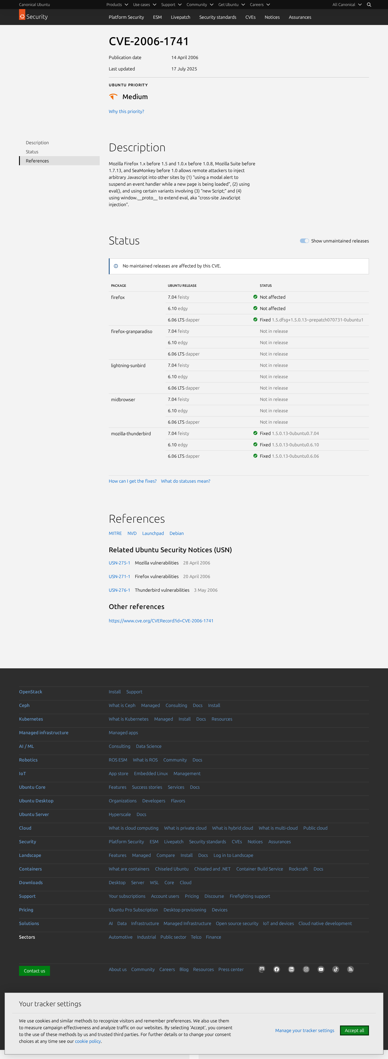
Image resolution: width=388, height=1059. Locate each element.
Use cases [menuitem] (141, 4)
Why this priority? (126, 111)
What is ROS (145, 759)
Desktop (117, 882)
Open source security (237, 923)
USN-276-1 (119, 590)
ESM (157, 17)
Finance (213, 936)
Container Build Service (259, 868)
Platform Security (126, 17)
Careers (167, 969)
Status (32, 151)
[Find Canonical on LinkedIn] (292, 970)
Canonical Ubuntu (34, 4)
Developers (153, 800)
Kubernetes (31, 718)
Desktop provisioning (185, 909)
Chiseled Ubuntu (172, 868)
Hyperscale (120, 814)
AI (111, 923)
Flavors (178, 800)
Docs (198, 705)
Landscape (30, 855)
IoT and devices (278, 923)
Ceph (24, 705)
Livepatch (180, 17)
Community (175, 759)
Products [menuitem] (114, 4)
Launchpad (153, 533)
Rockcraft (298, 868)
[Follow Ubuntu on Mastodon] (263, 970)
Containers (30, 868)
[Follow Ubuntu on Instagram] (307, 970)
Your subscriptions (127, 896)
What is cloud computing (133, 827)
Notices (272, 17)
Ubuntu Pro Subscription (133, 909)
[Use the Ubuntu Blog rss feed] (351, 970)
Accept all (354, 1030)
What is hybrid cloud (232, 827)
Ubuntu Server (34, 814)
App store (118, 773)
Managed (150, 705)
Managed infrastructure (43, 732)
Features (117, 787)
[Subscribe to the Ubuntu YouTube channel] (322, 970)
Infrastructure (145, 923)
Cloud (25, 827)
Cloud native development (325, 923)
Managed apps (123, 732)
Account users (165, 896)
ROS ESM (118, 759)
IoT (22, 773)
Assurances (300, 17)
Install (115, 691)
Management (187, 773)
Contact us (34, 970)
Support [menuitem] (168, 4)
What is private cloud (185, 827)
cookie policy (88, 1041)
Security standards (217, 17)
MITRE (115, 533)
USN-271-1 (119, 576)
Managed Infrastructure (187, 923)
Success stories (147, 787)
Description (37, 142)
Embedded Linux (151, 773)
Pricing (192, 896)
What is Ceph (122, 705)
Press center (231, 969)
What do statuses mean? (185, 481)
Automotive (121, 936)
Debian (177, 533)
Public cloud (315, 827)
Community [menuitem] (197, 4)
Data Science (149, 746)
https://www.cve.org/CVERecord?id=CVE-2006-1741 (161, 620)
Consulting (176, 705)
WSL (154, 882)
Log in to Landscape (233, 855)
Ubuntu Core (32, 787)
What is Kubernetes (129, 718)
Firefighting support (250, 896)
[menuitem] (347, 4)
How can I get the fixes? (133, 481)
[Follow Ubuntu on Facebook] (277, 970)
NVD (132, 533)
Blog (184, 969)
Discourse (214, 896)
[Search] (369, 4)
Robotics (28, 759)
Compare (166, 855)
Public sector (173, 936)
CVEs (250, 17)
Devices (220, 909)
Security (27, 841)
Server (137, 882)
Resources (222, 718)
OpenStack (30, 691)
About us (118, 969)
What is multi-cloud (278, 827)
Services (176, 787)
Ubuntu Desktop (36, 800)
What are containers (129, 868)
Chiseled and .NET (212, 868)
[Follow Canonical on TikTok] (336, 970)
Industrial (146, 936)
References (37, 160)
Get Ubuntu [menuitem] (228, 4)
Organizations (123, 800)
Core (169, 882)
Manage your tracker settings (304, 1030)
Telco (196, 936)
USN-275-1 (119, 562)
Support (134, 691)
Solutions (29, 923)
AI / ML (26, 746)
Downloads (31, 882)
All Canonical (344, 4)
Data (122, 923)
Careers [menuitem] (257, 4)
